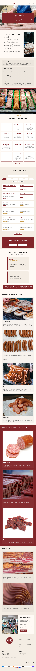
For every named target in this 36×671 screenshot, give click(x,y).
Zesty (26, 179)
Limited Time (21, 181)
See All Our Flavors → (18, 163)
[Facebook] (26, 663)
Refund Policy (28, 646)
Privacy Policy (29, 644)
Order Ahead (23, 630)
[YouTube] (31, 663)
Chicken (31, 179)
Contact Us (28, 639)
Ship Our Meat (20, 646)
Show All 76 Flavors (18, 233)
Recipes (20, 644)
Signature (9, 179)
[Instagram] (29, 663)
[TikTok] (33, 663)
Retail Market (20, 639)
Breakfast (14, 181)
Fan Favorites (15, 179)
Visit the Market (13, 244)
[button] (2, 4)
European (21, 179)
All (4, 179)
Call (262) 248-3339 (22, 244)
